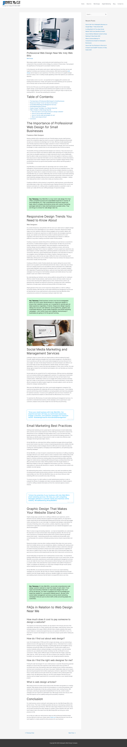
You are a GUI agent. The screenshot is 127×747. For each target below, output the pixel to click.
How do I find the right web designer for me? (43, 115)
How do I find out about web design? (41, 113)
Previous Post (29, 733)
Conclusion (33, 118)
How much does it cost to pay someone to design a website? (47, 111)
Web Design (97, 4)
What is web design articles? (39, 117)
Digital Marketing (106, 4)
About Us (89, 4)
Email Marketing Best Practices (38, 106)
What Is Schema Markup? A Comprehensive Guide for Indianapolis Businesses (96, 41)
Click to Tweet (70, 419)
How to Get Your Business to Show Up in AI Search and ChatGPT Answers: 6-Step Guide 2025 (96, 48)
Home (82, 4)
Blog (114, 4)
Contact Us (120, 4)
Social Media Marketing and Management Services (43, 104)
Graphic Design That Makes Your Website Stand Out (43, 108)
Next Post (72, 733)
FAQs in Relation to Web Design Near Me (40, 110)
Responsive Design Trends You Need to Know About (43, 103)
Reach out (53, 717)
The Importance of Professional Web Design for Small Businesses (47, 101)
